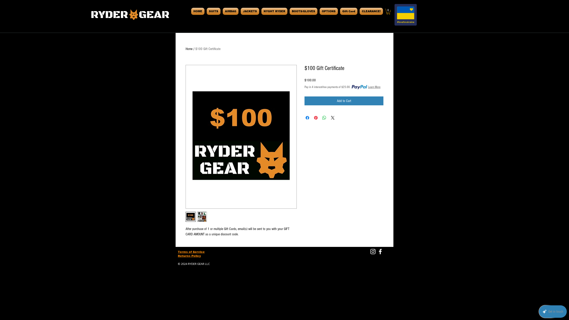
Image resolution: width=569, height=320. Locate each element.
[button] (388, 11)
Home (189, 49)
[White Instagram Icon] (373, 251)
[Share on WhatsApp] (324, 117)
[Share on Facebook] (307, 117)
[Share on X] (332, 117)
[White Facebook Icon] (380, 251)
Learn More (374, 87)
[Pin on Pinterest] (316, 117)
